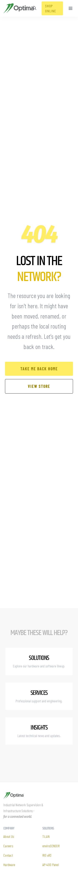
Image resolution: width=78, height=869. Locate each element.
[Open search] (34, 8)
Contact (8, 855)
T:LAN (46, 836)
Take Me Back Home (39, 368)
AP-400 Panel (50, 865)
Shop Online (50, 8)
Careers (8, 846)
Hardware (9, 865)
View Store (39, 386)
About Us (8, 836)
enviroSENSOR (51, 846)
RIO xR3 (47, 855)
